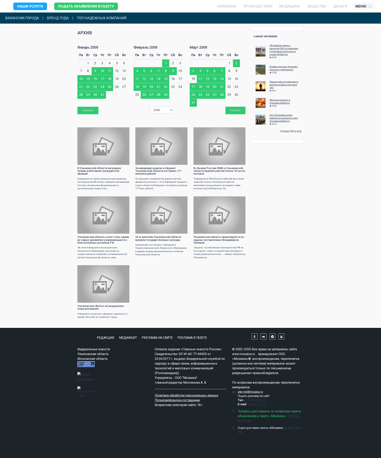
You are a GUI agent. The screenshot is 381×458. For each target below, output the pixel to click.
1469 (238, 200)
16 (95, 79)
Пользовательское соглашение (177, 400)
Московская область (92, 359)
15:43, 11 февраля (205, 200)
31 (102, 95)
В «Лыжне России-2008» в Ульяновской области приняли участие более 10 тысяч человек (219, 171)
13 (151, 79)
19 (144, 87)
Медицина (289, 6)
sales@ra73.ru (256, 404)
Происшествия (257, 6)
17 (102, 79)
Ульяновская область (93, 354)
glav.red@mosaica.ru (250, 391)
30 (95, 95)
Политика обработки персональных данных (186, 395)
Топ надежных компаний (101, 18)
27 (151, 95)
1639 (122, 269)
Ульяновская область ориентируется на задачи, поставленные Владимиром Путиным (218, 239)
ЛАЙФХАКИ (226, 6)
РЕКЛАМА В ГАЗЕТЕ (192, 338)
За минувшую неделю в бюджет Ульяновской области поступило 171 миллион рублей (158, 171)
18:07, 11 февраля (147, 200)
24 (102, 87)
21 (81, 87)
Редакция (105, 338)
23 (95, 87)
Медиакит (128, 338)
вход (82, 395)
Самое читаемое (265, 36)
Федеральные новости (93, 349)
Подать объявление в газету (86, 6)
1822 (122, 200)
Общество (316, 6)
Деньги (340, 6)
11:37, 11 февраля (89, 269)
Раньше (88, 110)
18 (109, 79)
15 (88, 79)
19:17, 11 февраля (89, 131)
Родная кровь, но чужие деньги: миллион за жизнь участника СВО (284, 85)
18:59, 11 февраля (147, 131)
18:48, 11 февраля (89, 200)
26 (144, 95)
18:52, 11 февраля (205, 131)
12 (144, 79)
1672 (238, 131)
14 (81, 79)
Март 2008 (198, 47)
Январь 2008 (87, 47)
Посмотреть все (291, 131)
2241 (122, 131)
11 (109, 71)
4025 (181, 131)
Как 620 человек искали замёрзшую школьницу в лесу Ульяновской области (283, 118)
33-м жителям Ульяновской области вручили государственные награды (158, 238)
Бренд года (58, 18)
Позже (234, 110)
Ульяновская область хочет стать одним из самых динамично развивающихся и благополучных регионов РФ (103, 239)
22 (88, 87)
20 (151, 87)
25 (109, 87)
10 (102, 71)
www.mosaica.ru (243, 354)
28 (81, 95)
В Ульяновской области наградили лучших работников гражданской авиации (99, 171)
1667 (181, 200)
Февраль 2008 (145, 47)
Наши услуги (30, 6)
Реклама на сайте (157, 338)
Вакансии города (22, 18)
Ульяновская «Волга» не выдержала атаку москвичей (100, 307)
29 (88, 95)
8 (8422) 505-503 (256, 400)
